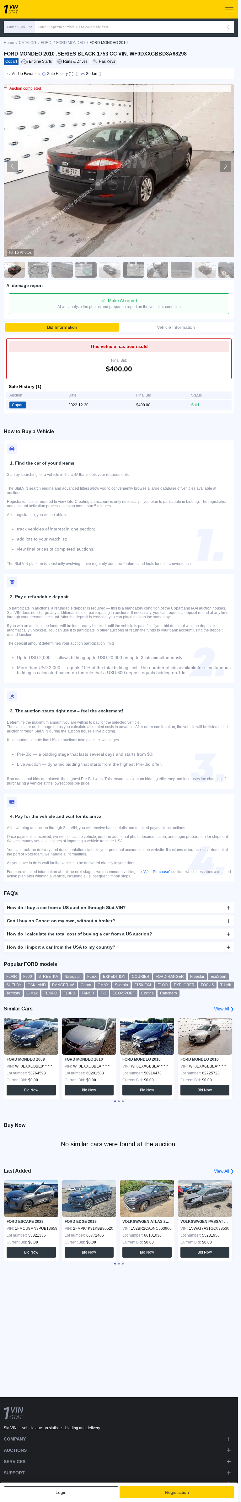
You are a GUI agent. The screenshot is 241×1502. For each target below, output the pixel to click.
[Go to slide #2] (38, 270)
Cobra (86, 985)
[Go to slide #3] (62, 270)
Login (61, 1492)
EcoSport (218, 976)
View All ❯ (224, 1008)
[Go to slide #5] (109, 270)
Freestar (197, 976)
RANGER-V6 (63, 985)
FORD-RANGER (170, 976)
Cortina (147, 993)
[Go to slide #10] (229, 270)
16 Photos (23, 252)
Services (14, 1461)
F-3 (103, 993)
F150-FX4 (142, 985)
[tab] (115, 1101)
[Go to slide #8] (181, 270)
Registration (177, 1492)
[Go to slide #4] (86, 270)
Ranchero (168, 993)
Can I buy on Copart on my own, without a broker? (61, 920)
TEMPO (50, 993)
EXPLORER (184, 985)
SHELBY (13, 985)
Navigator (72, 976)
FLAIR (11, 976)
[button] (19, 27)
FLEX (92, 976)
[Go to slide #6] (133, 270)
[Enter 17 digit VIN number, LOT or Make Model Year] (229, 26)
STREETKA (48, 976)
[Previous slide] (12, 166)
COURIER (140, 976)
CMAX (103, 985)
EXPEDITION (114, 976)
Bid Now (31, 1090)
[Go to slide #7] (157, 270)
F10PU (69, 993)
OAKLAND (37, 985)
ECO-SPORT (124, 993)
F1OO (163, 985)
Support (14, 1472)
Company (15, 1438)
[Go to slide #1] (14, 270)
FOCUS (207, 985)
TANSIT (88, 993)
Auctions (15, 1450)
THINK (226, 985)
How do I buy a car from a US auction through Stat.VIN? (66, 907)
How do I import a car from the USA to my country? (61, 947)
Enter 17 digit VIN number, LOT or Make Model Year (73, 27)
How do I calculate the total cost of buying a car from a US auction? (79, 933)
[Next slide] (225, 166)
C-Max (32, 993)
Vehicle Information (176, 327)
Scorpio (121, 985)
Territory (13, 993)
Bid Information (62, 327)
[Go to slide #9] (205, 270)
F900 (27, 976)
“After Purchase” (156, 872)
